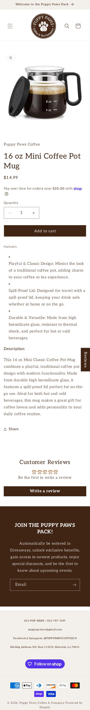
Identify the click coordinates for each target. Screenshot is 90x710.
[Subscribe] (74, 585)
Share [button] (14, 429)
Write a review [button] (45, 491)
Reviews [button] (85, 359)
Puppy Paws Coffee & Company (42, 702)
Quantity (11, 203)
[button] (10, 26)
